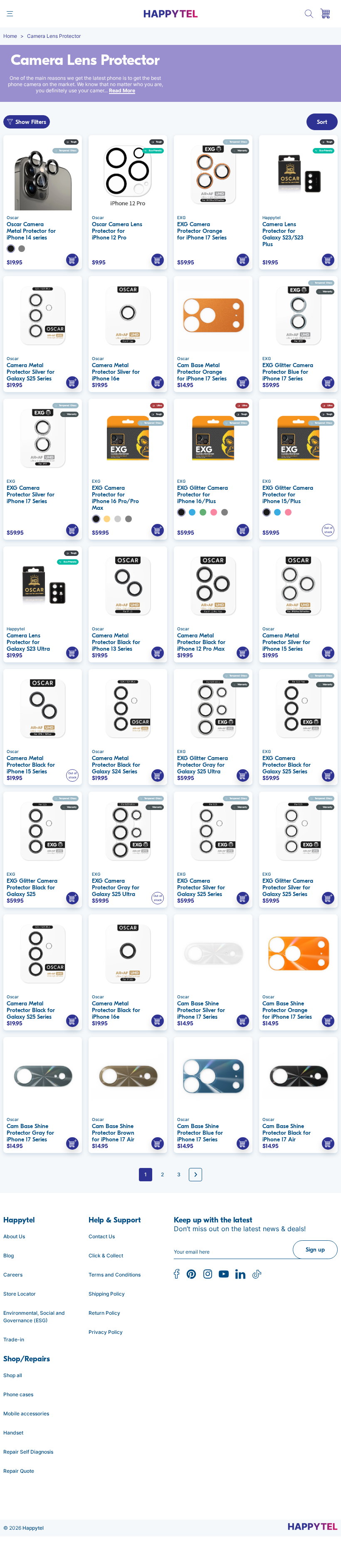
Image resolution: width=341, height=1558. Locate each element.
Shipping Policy (107, 1294)
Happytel (33, 1528)
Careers (12, 1275)
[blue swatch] (192, 512)
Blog (8, 1255)
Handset (13, 1433)
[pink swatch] (214, 512)
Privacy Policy (106, 1332)
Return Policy (104, 1313)
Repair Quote (18, 1471)
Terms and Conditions (115, 1275)
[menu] (10, 13)
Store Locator (19, 1294)
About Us (14, 1236)
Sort (322, 122)
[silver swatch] (21, 248)
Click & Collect (106, 1255)
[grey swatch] (118, 519)
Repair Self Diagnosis (28, 1452)
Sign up (315, 1249)
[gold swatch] (107, 519)
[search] (309, 14)
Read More (122, 90)
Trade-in (13, 1339)
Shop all (12, 1375)
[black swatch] (11, 248)
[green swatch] (203, 512)
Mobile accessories (26, 1413)
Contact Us (102, 1236)
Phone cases (18, 1394)
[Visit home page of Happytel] (313, 1526)
